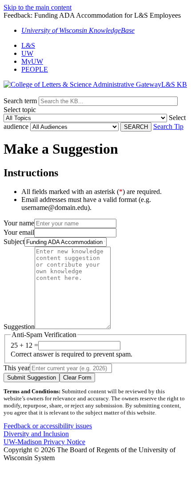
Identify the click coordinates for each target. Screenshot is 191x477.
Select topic (20, 109)
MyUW (32, 61)
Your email (19, 232)
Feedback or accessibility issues (48, 426)
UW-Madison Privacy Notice (44, 442)
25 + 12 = (24, 345)
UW (27, 53)
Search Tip (168, 126)
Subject (14, 241)
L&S (28, 45)
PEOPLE (34, 69)
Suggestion (19, 326)
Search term (20, 101)
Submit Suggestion (31, 377)
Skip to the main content (38, 7)
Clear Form (77, 377)
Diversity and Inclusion (36, 434)
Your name (19, 223)
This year (17, 368)
